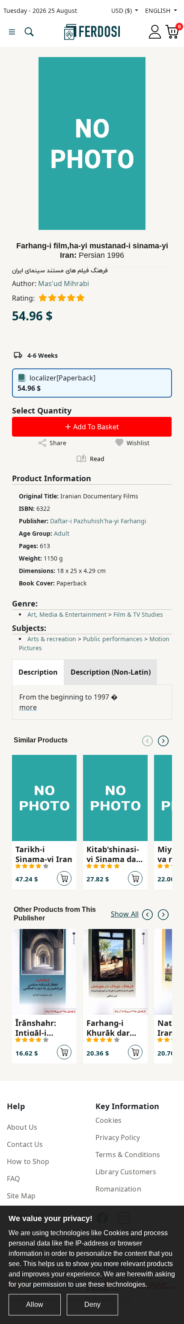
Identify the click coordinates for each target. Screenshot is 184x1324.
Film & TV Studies (138, 614)
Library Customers (125, 1171)
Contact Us (25, 1144)
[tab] (38, 672)
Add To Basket (95, 426)
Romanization (118, 1189)
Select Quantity (41, 410)
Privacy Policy (117, 1137)
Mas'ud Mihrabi (63, 283)
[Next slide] (163, 740)
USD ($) (122, 10)
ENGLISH (158, 10)
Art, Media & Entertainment (67, 614)
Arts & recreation (51, 639)
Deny (92, 1304)
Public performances (112, 639)
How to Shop (28, 1161)
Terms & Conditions (127, 1154)
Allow (34, 1304)
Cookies (108, 1120)
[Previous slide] (147, 740)
